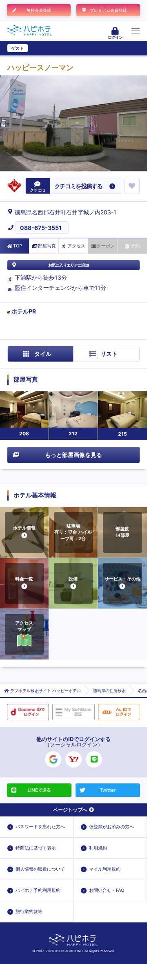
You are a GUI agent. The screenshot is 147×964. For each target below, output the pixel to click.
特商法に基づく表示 (36, 848)
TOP (17, 246)
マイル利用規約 (104, 869)
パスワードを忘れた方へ (40, 826)
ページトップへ (70, 810)
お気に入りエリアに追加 (68, 265)
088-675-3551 (41, 227)
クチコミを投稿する (78, 186)
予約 (135, 246)
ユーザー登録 (43, 48)
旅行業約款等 (29, 911)
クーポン (106, 246)
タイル (42, 353)
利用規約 (98, 848)
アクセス (76, 246)
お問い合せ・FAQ (106, 890)
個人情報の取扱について (40, 869)
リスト (109, 353)
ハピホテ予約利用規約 (38, 890)
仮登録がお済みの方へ (111, 826)
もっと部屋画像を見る (73, 454)
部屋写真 (47, 246)
